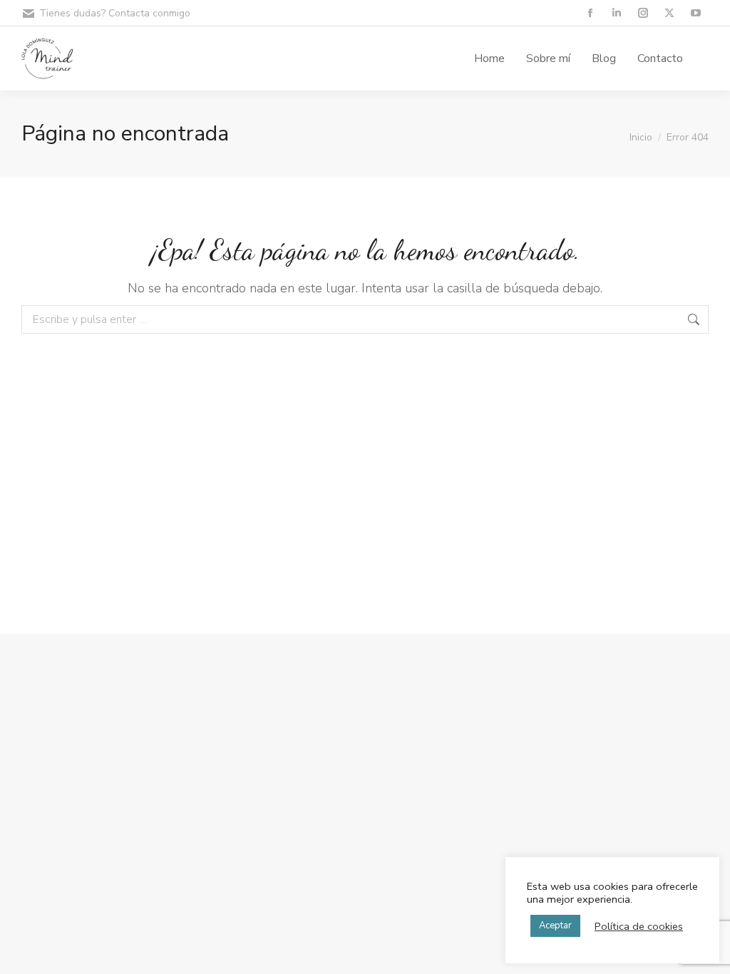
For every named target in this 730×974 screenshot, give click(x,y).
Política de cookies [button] (639, 926)
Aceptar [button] (555, 925)
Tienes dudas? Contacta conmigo (114, 13)
